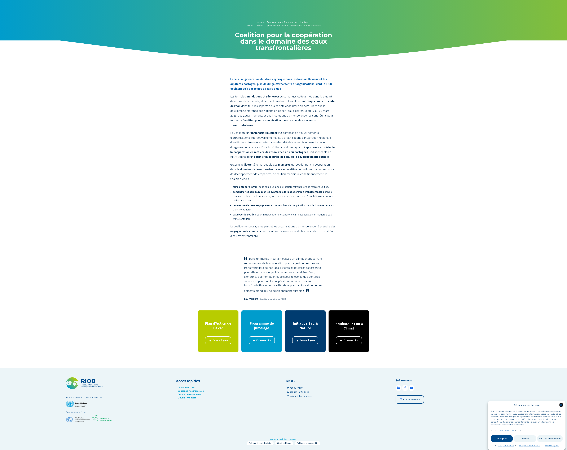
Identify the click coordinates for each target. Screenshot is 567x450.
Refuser (525, 438)
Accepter (502, 438)
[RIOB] (84, 388)
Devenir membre (187, 397)
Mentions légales (552, 446)
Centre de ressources (189, 394)
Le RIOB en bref (186, 387)
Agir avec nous (274, 22)
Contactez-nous (411, 399)
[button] (561, 405)
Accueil (261, 22)
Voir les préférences (550, 438)
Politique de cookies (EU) (307, 443)
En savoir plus (220, 340)
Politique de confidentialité (529, 446)
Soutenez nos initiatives (296, 22)
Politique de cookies (506, 446)
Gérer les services (506, 430)
